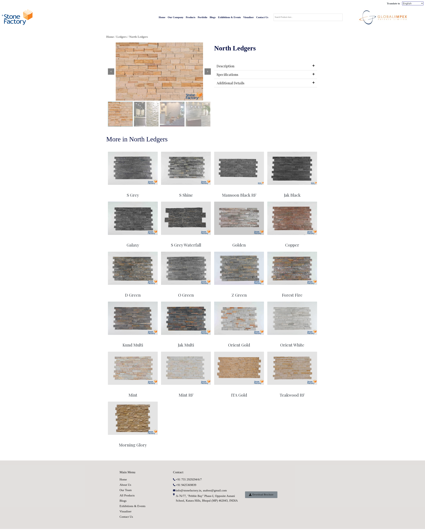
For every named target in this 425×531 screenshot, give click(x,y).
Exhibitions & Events (229, 17)
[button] (261, 494)
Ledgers (121, 36)
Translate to (393, 3)
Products (190, 17)
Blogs (213, 17)
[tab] (265, 66)
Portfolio (202, 17)
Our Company (175, 17)
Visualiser (248, 17)
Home (162, 17)
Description (225, 66)
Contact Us (262, 17)
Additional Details (230, 83)
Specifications (227, 74)
